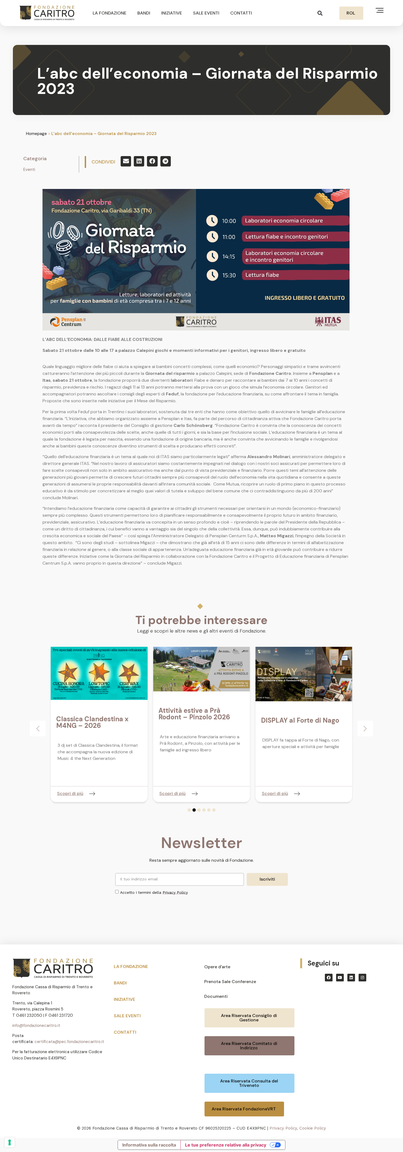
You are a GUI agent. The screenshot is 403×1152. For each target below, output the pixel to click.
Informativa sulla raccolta (149, 1145)
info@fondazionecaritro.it (36, 1025)
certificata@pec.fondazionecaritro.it (69, 1041)
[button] (320, 13)
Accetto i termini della (154, 892)
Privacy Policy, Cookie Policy (297, 1128)
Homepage (36, 133)
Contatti (241, 13)
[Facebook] (329, 977)
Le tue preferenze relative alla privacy (225, 1145)
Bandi (143, 13)
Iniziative (171, 13)
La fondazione (109, 13)
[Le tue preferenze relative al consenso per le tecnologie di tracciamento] (9, 1142)
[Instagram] (362, 977)
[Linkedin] (351, 977)
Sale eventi (206, 13)
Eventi (29, 169)
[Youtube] (340, 977)
